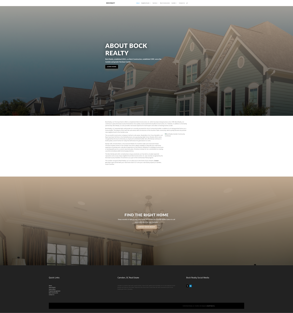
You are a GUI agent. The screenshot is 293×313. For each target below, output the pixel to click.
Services (155, 3)
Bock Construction (165, 3)
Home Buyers (52, 287)
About (138, 3)
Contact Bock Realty (146, 227)
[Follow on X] (187, 286)
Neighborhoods (145, 3)
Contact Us (182, 3)
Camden (173, 3)
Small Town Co (211, 306)
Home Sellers (52, 289)
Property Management (54, 291)
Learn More (111, 66)
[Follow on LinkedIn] (190, 286)
